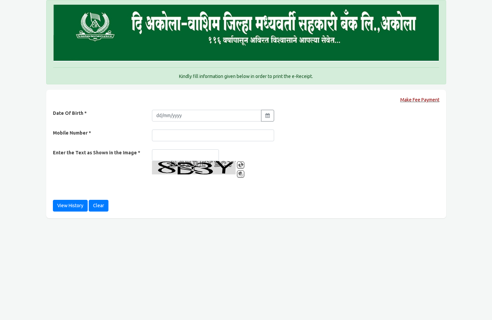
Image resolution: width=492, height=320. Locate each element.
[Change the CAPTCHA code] (240, 165)
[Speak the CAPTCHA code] (240, 174)
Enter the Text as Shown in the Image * (96, 152)
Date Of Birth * (70, 113)
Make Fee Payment (419, 99)
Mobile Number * (72, 133)
